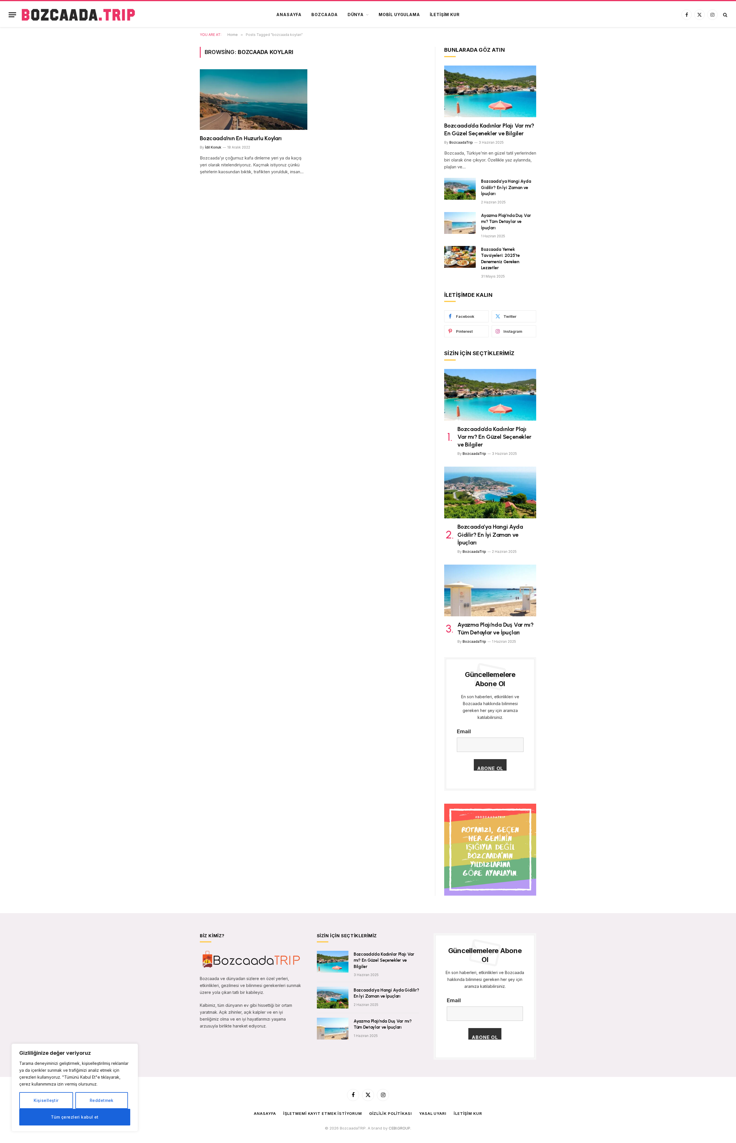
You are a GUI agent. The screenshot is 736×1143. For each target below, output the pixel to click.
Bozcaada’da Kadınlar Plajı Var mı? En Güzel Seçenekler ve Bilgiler (489, 129)
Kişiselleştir (46, 1100)
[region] (75, 1088)
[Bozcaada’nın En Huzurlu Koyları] (253, 99)
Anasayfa (289, 14)
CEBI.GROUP (399, 1128)
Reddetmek (102, 1100)
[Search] (724, 14)
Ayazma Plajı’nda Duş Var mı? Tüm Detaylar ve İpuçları (506, 221)
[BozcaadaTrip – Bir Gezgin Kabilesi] (78, 14)
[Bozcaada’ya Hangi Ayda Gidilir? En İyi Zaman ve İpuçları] (460, 189)
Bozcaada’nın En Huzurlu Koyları (241, 138)
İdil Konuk (213, 147)
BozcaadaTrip (461, 142)
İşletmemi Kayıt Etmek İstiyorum (322, 1113)
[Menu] (12, 14)
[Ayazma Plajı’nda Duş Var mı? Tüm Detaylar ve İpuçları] (460, 223)
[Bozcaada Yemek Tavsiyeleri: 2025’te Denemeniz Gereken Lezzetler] (460, 257)
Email (464, 731)
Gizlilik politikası (390, 1113)
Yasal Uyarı (432, 1113)
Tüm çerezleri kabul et (74, 1117)
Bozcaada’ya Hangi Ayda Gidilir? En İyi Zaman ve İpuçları (506, 187)
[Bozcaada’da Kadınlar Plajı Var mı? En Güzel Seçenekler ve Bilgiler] (490, 91)
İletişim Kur (445, 14)
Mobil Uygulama (399, 14)
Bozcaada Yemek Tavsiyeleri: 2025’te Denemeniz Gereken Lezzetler (500, 258)
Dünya (356, 14)
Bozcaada (324, 14)
